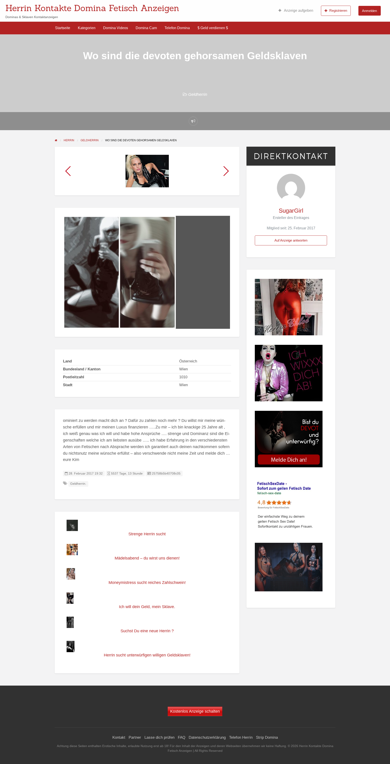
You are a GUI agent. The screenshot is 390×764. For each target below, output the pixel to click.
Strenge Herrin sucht (147, 534)
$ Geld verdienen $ (212, 28)
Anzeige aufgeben (298, 10)
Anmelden (369, 11)
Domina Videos (115, 28)
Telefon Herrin (241, 737)
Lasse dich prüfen (159, 737)
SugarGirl (291, 210)
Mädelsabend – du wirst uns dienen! (147, 558)
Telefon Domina (177, 28)
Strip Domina (267, 737)
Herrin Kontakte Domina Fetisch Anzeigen (92, 7)
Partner (135, 737)
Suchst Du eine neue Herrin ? (147, 631)
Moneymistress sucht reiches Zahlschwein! (147, 582)
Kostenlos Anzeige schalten (195, 711)
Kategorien (86, 28)
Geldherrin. (78, 483)
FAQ (181, 737)
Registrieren (338, 10)
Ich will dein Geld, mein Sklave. (147, 606)
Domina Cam (146, 28)
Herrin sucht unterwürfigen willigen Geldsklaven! (147, 655)
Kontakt (118, 737)
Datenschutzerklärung (207, 737)
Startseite (62, 28)
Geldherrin (197, 94)
